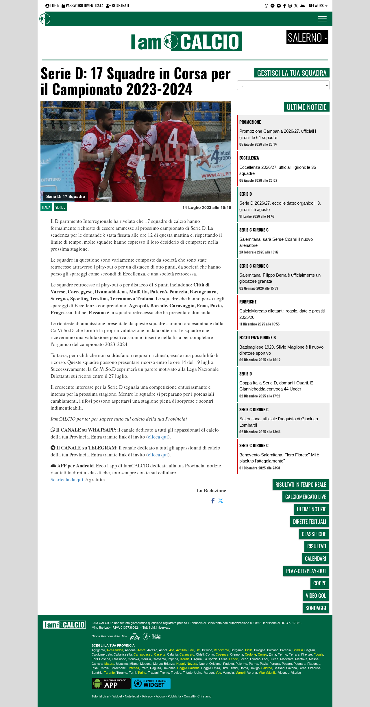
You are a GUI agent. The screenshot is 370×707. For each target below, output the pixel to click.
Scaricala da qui (67, 479)
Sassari (279, 667)
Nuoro (203, 663)
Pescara (300, 663)
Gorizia (146, 658)
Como (210, 654)
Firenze (306, 654)
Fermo (282, 654)
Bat (198, 649)
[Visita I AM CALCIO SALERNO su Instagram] (290, 5)
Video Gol (316, 595)
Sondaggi (316, 608)
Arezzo (152, 649)
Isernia (184, 658)
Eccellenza (249, 158)
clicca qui (158, 436)
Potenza (133, 667)
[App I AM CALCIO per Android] (302, 5)
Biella (248, 649)
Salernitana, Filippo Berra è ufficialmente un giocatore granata (280, 278)
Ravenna (169, 667)
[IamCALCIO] (64, 625)
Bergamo (237, 649)
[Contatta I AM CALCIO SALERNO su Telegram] (273, 5)
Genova (133, 658)
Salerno (266, 667)
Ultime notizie (311, 509)
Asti (171, 649)
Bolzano (272, 649)
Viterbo (296, 672)
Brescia (285, 649)
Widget (117, 696)
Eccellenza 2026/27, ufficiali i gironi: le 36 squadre (277, 170)
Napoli (180, 663)
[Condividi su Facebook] (212, 500)
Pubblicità (174, 696)
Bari (191, 649)
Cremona (236, 654)
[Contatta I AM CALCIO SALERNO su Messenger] (279, 5)
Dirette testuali (309, 521)
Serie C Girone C (254, 230)
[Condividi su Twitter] (221, 500)
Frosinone (119, 658)
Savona (291, 667)
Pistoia (104, 667)
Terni (132, 672)
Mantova (301, 658)
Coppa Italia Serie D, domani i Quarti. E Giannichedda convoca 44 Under (276, 385)
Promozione (250, 122)
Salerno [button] (306, 37)
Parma (253, 663)
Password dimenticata (84, 5)
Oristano (215, 663)
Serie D (60, 207)
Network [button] (317, 5)
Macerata (286, 658)
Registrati (120, 5)
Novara (192, 663)
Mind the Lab (101, 627)
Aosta (141, 649)
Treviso (176, 672)
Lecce (233, 658)
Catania (172, 654)
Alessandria (115, 649)
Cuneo (262, 654)
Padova (228, 663)
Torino (142, 672)
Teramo (121, 672)
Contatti (189, 696)
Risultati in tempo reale (300, 484)
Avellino (181, 649)
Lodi (265, 658)
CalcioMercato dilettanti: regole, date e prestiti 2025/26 (282, 313)
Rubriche (247, 302)
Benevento (221, 649)
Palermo (241, 663)
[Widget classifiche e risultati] (151, 683)
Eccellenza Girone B (257, 337)
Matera (109, 663)
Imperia (173, 658)
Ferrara (294, 654)
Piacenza (313, 663)
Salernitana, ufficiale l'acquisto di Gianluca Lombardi (278, 421)
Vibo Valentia (267, 672)
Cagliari (309, 649)
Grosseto (159, 658)
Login (54, 5)
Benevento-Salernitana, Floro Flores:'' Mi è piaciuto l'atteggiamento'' (279, 457)
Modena (145, 663)
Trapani (153, 672)
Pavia (264, 663)
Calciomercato (102, 654)
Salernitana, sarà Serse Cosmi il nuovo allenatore (276, 242)
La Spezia (210, 658)
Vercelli (240, 672)
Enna (272, 654)
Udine (198, 672)
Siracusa (314, 667)
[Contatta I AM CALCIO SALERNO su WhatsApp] (266, 5)
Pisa (95, 667)
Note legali (132, 696)
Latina (223, 658)
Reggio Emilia (210, 667)
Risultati (316, 546)
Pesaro (287, 663)
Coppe (319, 583)
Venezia (228, 672)
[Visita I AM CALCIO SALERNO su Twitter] (296, 5)
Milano (134, 663)
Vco (218, 672)
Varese (209, 672)
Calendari (315, 558)
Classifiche (314, 534)
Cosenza (222, 654)
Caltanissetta (123, 654)
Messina (122, 663)
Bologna (259, 649)
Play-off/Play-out (306, 571)
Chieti (200, 654)
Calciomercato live (305, 496)
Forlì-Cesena (101, 658)
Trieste (188, 672)
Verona (252, 672)
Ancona (130, 649)
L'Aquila (196, 658)
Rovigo (255, 667)
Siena (302, 667)
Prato (144, 667)
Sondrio (97, 672)
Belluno (207, 649)
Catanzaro (187, 654)
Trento (164, 672)
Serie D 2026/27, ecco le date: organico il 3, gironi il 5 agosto (280, 206)
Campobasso (143, 654)
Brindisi (298, 649)
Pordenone (118, 667)
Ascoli (163, 649)
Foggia (318, 654)
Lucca (274, 658)
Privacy (147, 696)
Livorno (255, 658)
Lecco (244, 658)
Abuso (160, 696)
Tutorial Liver (101, 696)
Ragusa (155, 667)
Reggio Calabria (188, 667)
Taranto (109, 672)
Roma (244, 667)
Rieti (225, 667)
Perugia (274, 663)
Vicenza (283, 672)
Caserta (159, 654)
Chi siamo (204, 696)
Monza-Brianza (164, 663)
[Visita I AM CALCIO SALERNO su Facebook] (284, 5)
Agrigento (98, 649)
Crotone (250, 654)
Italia (46, 207)
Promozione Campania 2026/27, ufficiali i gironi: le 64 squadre (277, 134)
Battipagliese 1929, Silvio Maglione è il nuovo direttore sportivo (281, 350)
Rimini (234, 667)
